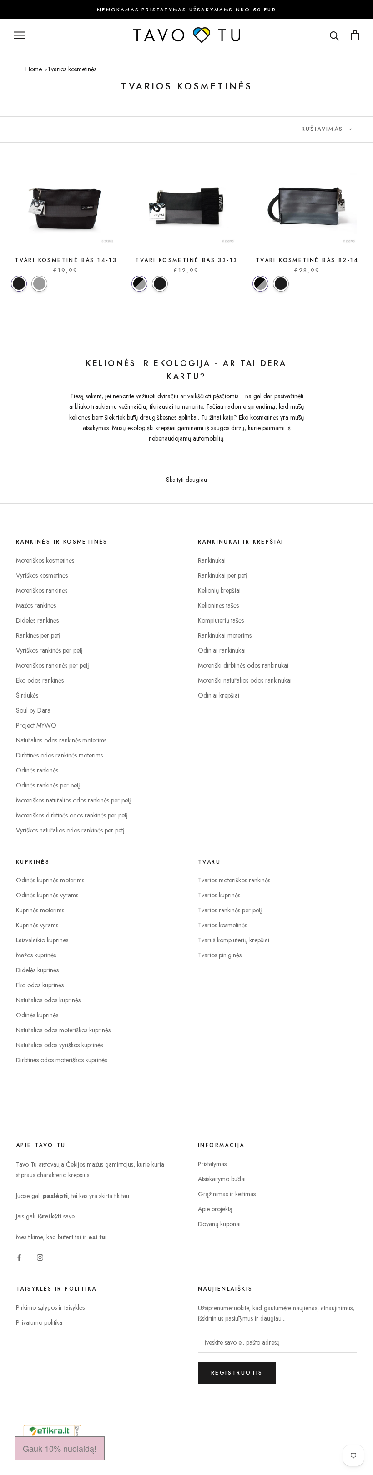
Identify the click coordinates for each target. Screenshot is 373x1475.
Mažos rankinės (36, 605)
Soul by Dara (33, 710)
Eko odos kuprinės (40, 985)
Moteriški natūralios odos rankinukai (245, 680)
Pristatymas (212, 1163)
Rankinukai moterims (225, 635)
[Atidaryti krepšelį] (355, 35)
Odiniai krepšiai (218, 695)
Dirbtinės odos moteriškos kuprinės (61, 1059)
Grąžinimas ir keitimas (227, 1193)
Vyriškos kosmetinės (42, 575)
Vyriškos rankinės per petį (49, 650)
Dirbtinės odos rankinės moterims (59, 755)
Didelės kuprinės (37, 970)
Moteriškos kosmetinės (45, 560)
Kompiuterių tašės (221, 620)
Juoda (19, 284)
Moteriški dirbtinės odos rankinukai (243, 665)
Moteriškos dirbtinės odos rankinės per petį (72, 815)
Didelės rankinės (37, 620)
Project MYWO (36, 725)
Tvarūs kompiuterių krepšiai (233, 940)
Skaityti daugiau (186, 479)
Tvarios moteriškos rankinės (234, 880)
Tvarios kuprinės (219, 895)
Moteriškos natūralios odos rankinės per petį (73, 800)
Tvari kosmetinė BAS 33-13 (186, 260)
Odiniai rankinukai (222, 650)
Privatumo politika (39, 1322)
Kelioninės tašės (218, 605)
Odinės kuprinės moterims (50, 880)
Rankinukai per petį (222, 575)
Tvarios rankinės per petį (230, 910)
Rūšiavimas (324, 129)
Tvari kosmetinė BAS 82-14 (307, 260)
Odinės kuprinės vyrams (47, 895)
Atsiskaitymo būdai (222, 1178)
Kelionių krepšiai (219, 590)
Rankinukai (212, 560)
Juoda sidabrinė (139, 284)
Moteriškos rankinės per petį (52, 665)
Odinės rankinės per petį (48, 785)
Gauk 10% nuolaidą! (59, 1448)
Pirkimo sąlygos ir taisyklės (50, 1307)
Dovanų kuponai (219, 1223)
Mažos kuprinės (36, 955)
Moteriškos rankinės (41, 590)
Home (33, 69)
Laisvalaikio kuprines (42, 940)
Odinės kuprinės (37, 1015)
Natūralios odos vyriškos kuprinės (59, 1044)
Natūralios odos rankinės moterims (61, 740)
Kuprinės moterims (40, 910)
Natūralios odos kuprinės (48, 1000)
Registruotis (237, 1373)
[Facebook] (19, 1257)
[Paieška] (334, 35)
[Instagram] (40, 1257)
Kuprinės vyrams (37, 925)
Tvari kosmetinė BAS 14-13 (66, 260)
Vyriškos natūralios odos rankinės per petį (70, 830)
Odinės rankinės (37, 770)
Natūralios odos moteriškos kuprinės (63, 1029)
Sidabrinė (39, 284)
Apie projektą (215, 1208)
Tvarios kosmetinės (71, 69)
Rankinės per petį (38, 635)
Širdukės (27, 695)
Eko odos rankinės (40, 680)
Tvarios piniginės (220, 955)
